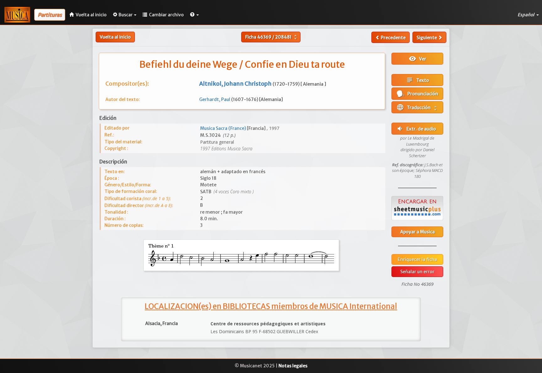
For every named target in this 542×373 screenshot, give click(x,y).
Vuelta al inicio (115, 37)
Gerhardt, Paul (215, 99)
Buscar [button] (126, 15)
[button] (194, 15)
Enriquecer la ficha (417, 259)
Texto (417, 80)
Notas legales (293, 366)
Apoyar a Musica (417, 232)
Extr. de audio (416, 128)
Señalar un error (417, 271)
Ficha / (271, 37)
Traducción (417, 107)
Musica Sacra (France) (223, 128)
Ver (417, 58)
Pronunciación (421, 94)
